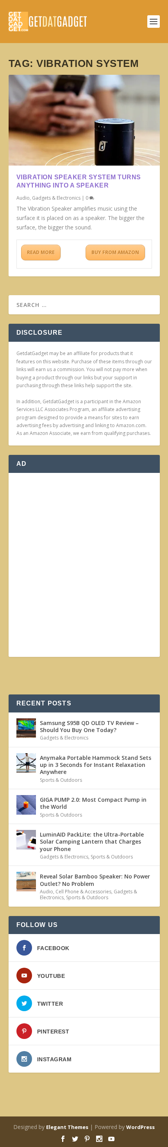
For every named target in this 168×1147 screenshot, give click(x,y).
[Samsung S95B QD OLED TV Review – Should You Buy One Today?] (26, 728)
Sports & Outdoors (61, 780)
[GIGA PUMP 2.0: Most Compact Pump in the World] (26, 805)
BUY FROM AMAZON (115, 252)
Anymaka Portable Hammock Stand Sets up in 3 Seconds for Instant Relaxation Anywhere (95, 764)
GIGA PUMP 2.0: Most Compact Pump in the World (93, 803)
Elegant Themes (67, 1127)
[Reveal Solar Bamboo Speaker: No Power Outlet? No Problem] (26, 881)
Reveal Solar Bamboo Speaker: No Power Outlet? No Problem (95, 880)
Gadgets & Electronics (56, 198)
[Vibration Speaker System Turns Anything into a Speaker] (84, 120)
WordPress (140, 1127)
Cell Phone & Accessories (83, 891)
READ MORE (41, 252)
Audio (23, 198)
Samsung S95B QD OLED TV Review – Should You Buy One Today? (89, 726)
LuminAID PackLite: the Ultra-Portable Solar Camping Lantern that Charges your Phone (92, 841)
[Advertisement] (84, 565)
